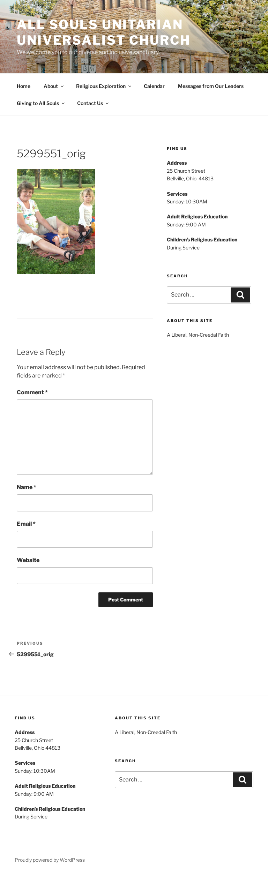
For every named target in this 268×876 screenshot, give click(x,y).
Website (28, 560)
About (51, 86)
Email (26, 524)
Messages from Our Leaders (211, 86)
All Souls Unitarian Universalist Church (104, 32)
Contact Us (90, 103)
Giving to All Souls (38, 103)
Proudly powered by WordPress (50, 860)
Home (23, 86)
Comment (32, 392)
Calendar (154, 86)
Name (26, 487)
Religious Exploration (101, 86)
